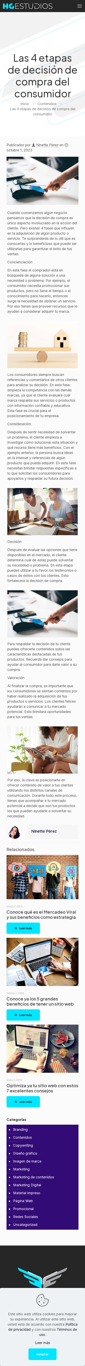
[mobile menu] (79, 6)
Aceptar (42, 1354)
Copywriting (23, 1145)
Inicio (24, 104)
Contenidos (47, 104)
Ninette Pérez (47, 145)
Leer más (42, 1343)
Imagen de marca (27, 1161)
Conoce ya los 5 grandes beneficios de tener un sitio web (40, 1001)
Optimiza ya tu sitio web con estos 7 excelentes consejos (42, 1088)
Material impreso (26, 1193)
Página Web (23, 1201)
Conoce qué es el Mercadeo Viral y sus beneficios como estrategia (41, 914)
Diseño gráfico (25, 1153)
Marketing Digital (27, 1185)
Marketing (21, 1169)
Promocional (23, 1209)
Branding (20, 1129)
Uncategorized (25, 1225)
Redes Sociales (25, 1217)
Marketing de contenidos (33, 1177)
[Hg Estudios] (27, 6)
